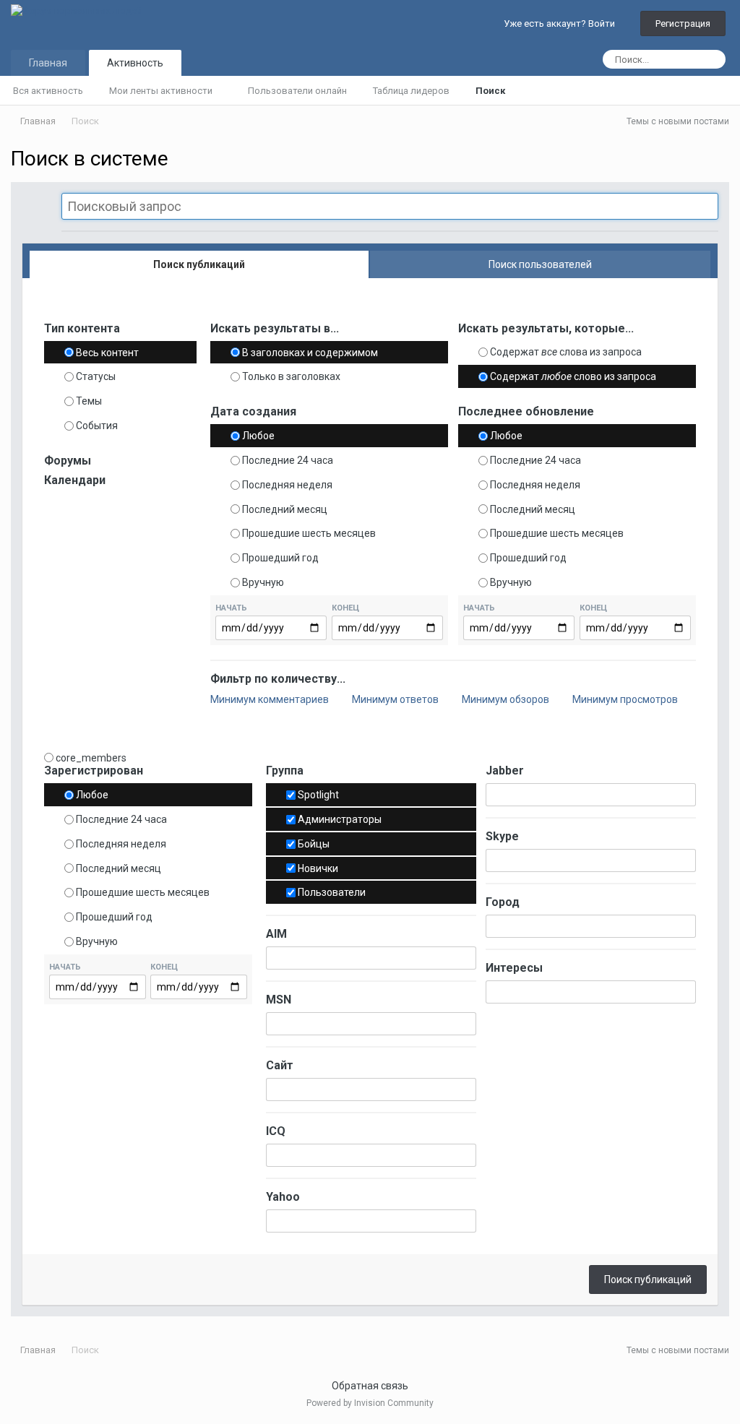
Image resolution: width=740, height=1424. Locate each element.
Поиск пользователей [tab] (540, 264)
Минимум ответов (396, 699)
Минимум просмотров (626, 699)
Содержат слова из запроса (566, 352)
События (97, 425)
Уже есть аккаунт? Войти (561, 23)
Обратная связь (370, 1385)
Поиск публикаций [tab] (199, 264)
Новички (318, 867)
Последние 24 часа (287, 460)
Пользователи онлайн (297, 90)
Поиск (490, 90)
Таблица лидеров (411, 90)
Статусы (96, 376)
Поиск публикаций (648, 1279)
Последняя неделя (287, 485)
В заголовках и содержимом (310, 352)
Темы (89, 401)
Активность (135, 63)
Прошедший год (280, 558)
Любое (258, 435)
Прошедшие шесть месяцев (309, 533)
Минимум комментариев (270, 699)
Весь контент (107, 352)
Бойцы (314, 844)
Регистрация (682, 23)
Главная (48, 63)
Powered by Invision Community (370, 1403)
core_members (91, 757)
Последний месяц (284, 508)
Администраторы (340, 819)
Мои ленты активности (162, 90)
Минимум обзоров (506, 699)
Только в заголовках (291, 376)
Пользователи (332, 892)
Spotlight (318, 795)
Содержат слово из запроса (573, 376)
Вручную (263, 582)
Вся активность (48, 90)
